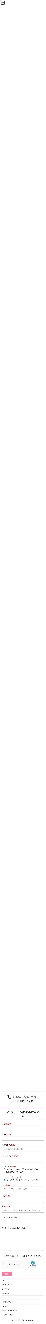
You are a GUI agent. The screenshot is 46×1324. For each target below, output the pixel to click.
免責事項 (4, 1306)
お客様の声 (5, 1293)
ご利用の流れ (6, 1289)
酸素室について (7, 1285)
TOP (3, 1280)
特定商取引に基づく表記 (9, 1310)
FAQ (3, 1298)
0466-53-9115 (26, 1097)
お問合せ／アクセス (8, 1302)
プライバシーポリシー (14, 1256)
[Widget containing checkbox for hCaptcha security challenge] (19, 1264)
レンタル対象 (9, 1167)
